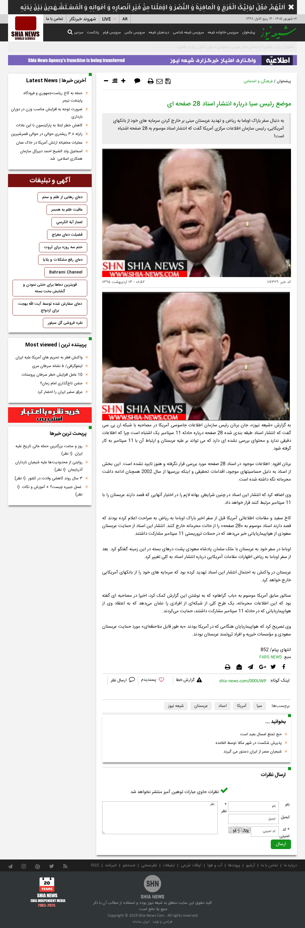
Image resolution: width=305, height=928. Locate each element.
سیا (259, 706)
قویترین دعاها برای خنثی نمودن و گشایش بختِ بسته (50, 288)
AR (124, 19)
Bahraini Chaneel (66, 272)
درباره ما (290, 865)
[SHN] (25, 27)
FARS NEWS (270, 657)
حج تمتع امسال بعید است (261, 734)
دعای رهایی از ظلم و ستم (62, 197)
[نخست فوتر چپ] (48, 892)
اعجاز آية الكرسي (69, 222)
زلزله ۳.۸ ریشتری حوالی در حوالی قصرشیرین (47, 134)
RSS (95, 865)
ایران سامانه (141, 922)
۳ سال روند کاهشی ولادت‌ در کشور (49, 478)
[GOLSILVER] (50, 415)
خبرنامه (111, 865)
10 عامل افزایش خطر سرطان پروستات (52, 374)
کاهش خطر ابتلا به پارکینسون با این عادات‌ (49, 125)
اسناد (222, 706)
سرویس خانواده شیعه (223, 32)
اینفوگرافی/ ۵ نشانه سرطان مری (57, 366)
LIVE (106, 19)
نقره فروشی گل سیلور (65, 323)
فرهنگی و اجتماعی (258, 81)
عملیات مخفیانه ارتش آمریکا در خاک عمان (49, 142)
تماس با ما (54, 19)
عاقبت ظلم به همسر (67, 209)
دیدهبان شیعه (159, 32)
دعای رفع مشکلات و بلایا (63, 260)
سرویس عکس (135, 32)
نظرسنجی (149, 865)
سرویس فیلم (112, 32)
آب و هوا (214, 865)
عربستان (201, 706)
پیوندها (234, 865)
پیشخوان (248, 32)
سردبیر (78, 32)
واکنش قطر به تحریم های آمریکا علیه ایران (49, 357)
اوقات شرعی (191, 865)
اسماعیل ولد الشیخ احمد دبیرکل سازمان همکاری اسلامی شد (51, 155)
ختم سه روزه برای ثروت (63, 247)
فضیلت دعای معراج (67, 234)
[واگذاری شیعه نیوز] (152, 58)
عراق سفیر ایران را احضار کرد (60, 392)
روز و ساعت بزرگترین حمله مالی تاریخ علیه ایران (49, 450)
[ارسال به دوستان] (159, 81)
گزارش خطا (185, 680)
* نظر (224, 807)
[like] (155, 680)
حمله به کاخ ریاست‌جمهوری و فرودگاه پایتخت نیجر (53, 97)
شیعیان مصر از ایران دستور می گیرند (252, 751)
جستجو (129, 865)
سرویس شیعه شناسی (188, 32)
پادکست (93, 32)
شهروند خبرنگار (82, 19)
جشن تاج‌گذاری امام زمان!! (61, 383)
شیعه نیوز (176, 706)
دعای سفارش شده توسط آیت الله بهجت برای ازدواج (50, 307)
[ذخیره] (168, 81)
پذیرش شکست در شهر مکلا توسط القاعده (249, 743)
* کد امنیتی (284, 833)
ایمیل (285, 817)
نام (287, 804)
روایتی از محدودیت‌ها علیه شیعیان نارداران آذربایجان (49, 466)
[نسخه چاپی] (151, 81)
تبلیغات (169, 865)
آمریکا (241, 706)
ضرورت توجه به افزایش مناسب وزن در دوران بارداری (47, 113)
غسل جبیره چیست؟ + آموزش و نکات (50, 491)
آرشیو (250, 865)
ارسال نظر (119, 680)
